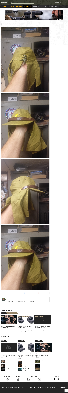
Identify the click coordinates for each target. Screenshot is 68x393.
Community (35, 6)
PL (65, 2)
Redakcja (2, 387)
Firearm (12, 6)
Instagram (53, 387)
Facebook (31, 387)
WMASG (2, 21)
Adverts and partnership (12, 387)
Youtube (37, 387)
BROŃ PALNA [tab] (21, 340)
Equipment (19, 6)
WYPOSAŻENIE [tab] (38, 340)
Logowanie (61, 2)
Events (46, 6)
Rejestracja (57, 2)
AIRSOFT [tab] (2, 340)
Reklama (6, 9)
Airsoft (4, 6)
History (6, 387)
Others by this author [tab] (11, 312)
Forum (56, 6)
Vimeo (47, 387)
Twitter (42, 387)
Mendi (1, 24)
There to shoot (40, 6)
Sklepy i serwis (50, 6)
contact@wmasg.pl (63, 387)
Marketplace (28, 6)
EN (66, 2)
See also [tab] (2, 312)
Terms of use (20, 387)
